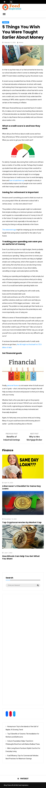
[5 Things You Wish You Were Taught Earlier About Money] (23, 65)
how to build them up (16, 180)
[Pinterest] (4, 2)
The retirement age (9, 230)
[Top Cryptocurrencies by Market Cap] (23, 514)
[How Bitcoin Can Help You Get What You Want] (23, 548)
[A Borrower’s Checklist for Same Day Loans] (23, 478)
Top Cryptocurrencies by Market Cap (22, 522)
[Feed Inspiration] (11, 10)
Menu (5, 14)
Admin (21, 42)
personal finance (13, 385)
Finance (5, 22)
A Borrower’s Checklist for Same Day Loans (21, 487)
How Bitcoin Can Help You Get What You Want (21, 557)
